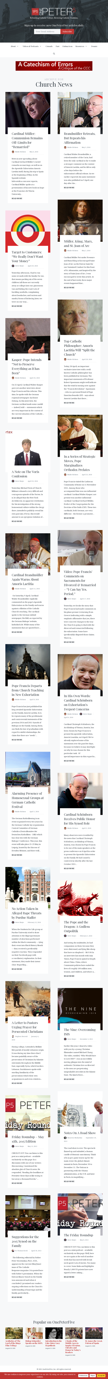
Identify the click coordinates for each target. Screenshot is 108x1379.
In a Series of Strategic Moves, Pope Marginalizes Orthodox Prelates (79, 463)
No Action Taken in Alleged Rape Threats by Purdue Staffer (26, 913)
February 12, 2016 (34, 922)
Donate (94, 46)
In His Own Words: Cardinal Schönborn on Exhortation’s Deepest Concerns (78, 702)
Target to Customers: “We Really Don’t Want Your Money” (27, 256)
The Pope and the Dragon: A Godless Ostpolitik (77, 926)
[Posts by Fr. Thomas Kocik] (13, 1251)
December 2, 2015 (86, 1039)
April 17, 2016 (85, 599)
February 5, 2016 (86, 936)
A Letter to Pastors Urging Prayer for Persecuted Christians (27, 1027)
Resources (80, 46)
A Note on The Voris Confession (25, 474)
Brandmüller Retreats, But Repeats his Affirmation (79, 138)
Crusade (49, 46)
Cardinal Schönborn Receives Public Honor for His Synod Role (79, 818)
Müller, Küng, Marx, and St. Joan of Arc (78, 243)
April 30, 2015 (36, 1251)
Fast (57, 46)
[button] (54, 53)
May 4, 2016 (34, 152)
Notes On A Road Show (80, 1133)
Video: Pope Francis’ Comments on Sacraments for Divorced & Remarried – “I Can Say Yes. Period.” (80, 583)
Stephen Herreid (21, 1036)
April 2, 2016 (86, 828)
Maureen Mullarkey (75, 1138)
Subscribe (67, 31)
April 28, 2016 (87, 359)
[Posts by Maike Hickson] (13, 152)
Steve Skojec (19, 266)
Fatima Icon (67, 46)
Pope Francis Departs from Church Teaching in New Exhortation (28, 690)
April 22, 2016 (33, 481)
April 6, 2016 (68, 717)
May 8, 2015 (84, 1240)
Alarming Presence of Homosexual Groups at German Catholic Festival (28, 800)
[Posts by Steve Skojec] (13, 266)
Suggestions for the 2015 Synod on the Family (25, 1241)
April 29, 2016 (33, 266)
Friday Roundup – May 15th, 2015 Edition (28, 1139)
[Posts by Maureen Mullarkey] (65, 1138)
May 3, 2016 (86, 147)
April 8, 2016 (34, 699)
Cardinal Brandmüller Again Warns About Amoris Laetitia (27, 579)
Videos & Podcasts (30, 46)
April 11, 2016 (35, 589)
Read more (18, 198)
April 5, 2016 (34, 812)
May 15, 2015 (32, 1146)
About (13, 46)
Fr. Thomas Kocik (21, 1251)
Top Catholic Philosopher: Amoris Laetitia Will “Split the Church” (79, 348)
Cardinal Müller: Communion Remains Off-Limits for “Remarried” (27, 140)
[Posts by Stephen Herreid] (13, 1036)
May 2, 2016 (86, 251)
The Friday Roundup (78, 1235)
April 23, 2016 (35, 378)
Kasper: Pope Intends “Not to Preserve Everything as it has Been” (26, 366)
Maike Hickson (20, 152)
